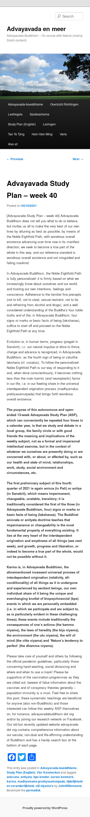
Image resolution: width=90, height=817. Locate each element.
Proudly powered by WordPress (45, 808)
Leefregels (15, 114)
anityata (26, 777)
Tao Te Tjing (16, 134)
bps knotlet (41, 777)
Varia (63, 134)
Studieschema (39, 114)
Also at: (13, 144)
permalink (33, 790)
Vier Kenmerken (48, 772)
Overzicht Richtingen (64, 104)
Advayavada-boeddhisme (25, 104)
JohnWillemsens (70, 785)
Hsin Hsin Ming (42, 134)
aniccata (13, 777)
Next (78, 159)
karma (11, 781)
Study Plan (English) (22, 124)
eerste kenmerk (62, 777)
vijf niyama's (45, 785)
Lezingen (49, 124)
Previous (15, 159)
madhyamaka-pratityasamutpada (41, 781)
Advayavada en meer (36, 28)
